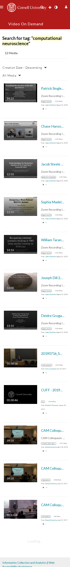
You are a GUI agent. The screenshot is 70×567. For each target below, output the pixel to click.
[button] (66, 6)
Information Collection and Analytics (24, 562)
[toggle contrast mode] (56, 7)
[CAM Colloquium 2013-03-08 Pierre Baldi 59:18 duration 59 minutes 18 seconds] (20, 434)
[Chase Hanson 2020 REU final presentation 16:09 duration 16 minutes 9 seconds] (20, 130)
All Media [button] (9, 75)
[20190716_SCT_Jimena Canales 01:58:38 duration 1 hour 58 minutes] (20, 357)
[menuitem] (42, 7)
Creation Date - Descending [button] (22, 67)
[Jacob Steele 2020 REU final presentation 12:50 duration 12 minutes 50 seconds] (20, 168)
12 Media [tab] (11, 53)
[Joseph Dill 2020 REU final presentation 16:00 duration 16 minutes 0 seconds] (20, 282)
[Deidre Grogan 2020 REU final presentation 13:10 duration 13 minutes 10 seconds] (20, 319)
